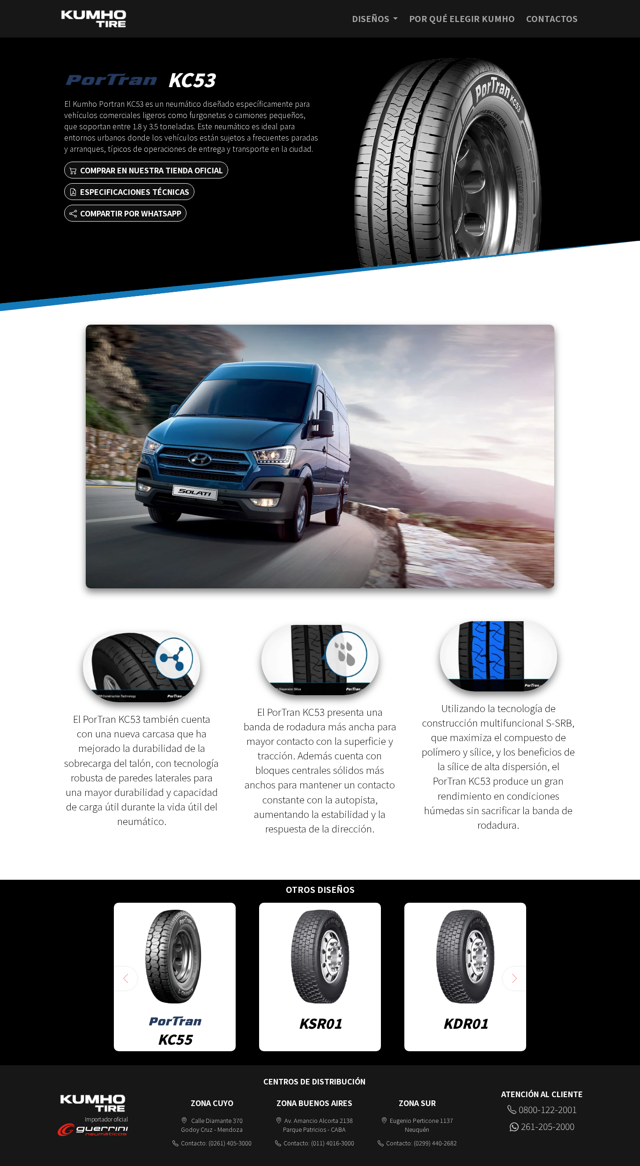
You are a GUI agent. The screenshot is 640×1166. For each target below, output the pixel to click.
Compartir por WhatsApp (129, 213)
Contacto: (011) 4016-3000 (318, 1142)
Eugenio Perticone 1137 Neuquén (421, 1125)
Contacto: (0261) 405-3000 (216, 1142)
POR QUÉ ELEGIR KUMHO (462, 18)
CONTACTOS (552, 18)
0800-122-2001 (548, 1109)
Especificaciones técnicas (133, 191)
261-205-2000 (547, 1126)
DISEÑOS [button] (371, 18)
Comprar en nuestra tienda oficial (150, 170)
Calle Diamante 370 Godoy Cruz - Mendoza (212, 1125)
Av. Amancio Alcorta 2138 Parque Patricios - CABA (318, 1125)
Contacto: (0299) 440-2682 (421, 1142)
